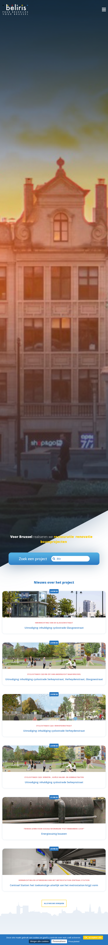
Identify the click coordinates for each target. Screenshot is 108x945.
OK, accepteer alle (93, 937)
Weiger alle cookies (39, 941)
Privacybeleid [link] (73, 941)
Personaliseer (59, 941)
